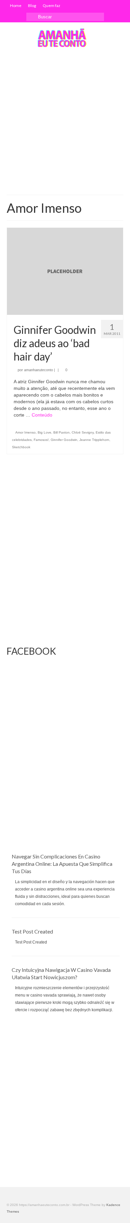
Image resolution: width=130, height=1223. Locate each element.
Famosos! (41, 440)
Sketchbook (21, 447)
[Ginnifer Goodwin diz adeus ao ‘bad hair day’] (65, 270)
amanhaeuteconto (38, 370)
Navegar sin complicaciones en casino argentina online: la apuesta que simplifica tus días (62, 863)
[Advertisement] (65, 121)
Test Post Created (32, 931)
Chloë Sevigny (83, 432)
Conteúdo (42, 415)
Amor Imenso (25, 432)
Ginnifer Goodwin (64, 440)
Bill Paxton (61, 432)
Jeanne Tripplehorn (94, 440)
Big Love (44, 432)
